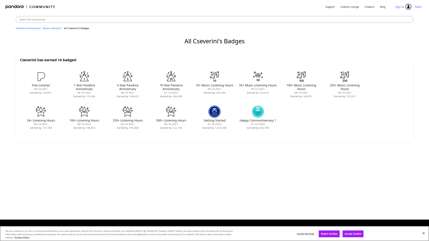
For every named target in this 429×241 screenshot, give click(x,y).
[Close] (423, 233)
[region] (214, 233)
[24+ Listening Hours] (41, 112)
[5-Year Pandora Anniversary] (128, 76)
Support (330, 6)
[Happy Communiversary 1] (258, 112)
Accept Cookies (353, 233)
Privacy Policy (22, 237)
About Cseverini (52, 28)
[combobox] (214, 19)
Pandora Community (30, 6)
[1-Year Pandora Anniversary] (84, 76)
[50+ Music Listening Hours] (258, 76)
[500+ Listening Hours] (171, 112)
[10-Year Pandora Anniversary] (171, 76)
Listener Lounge (349, 6)
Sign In (399, 7)
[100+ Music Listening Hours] (301, 76)
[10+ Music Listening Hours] (214, 76)
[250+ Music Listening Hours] (345, 76)
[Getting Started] (214, 112)
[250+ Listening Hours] (128, 112)
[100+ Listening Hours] (84, 112)
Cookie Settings (305, 233)
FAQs (418, 7)
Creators (369, 6)
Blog (382, 6)
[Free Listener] (41, 76)
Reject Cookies (329, 233)
